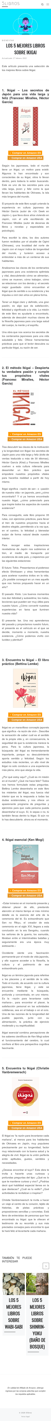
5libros (29, 1412)
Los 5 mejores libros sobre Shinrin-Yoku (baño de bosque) (37, 1323)
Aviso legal (25, 1416)
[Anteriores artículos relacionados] (39, 1266)
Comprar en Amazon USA (27, 158)
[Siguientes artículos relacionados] (46, 1266)
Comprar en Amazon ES (26, 153)
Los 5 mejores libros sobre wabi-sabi (14, 1313)
